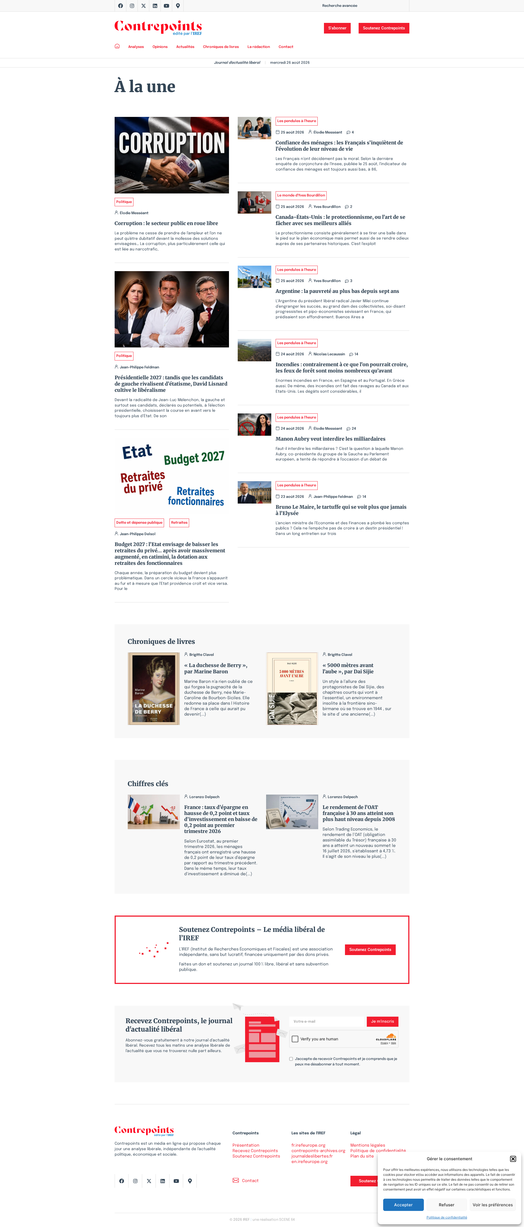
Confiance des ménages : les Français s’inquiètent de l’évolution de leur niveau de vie (339, 146)
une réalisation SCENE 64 (273, 1220)
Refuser (446, 1204)
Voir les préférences (493, 1204)
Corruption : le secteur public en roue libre (166, 223)
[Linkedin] (155, 5)
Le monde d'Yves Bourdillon (301, 195)
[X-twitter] (143, 5)
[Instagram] (132, 5)
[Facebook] (120, 5)
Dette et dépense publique (139, 523)
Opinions (160, 47)
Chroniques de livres (221, 47)
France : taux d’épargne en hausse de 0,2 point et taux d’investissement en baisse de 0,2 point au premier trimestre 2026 (220, 819)
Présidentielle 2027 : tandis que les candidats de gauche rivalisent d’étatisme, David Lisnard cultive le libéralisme (171, 383)
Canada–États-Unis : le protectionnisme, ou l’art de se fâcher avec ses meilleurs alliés (340, 220)
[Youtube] (166, 5)
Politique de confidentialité (447, 1217)
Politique (124, 202)
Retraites (179, 523)
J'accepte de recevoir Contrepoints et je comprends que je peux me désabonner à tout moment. (346, 1061)
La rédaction (259, 47)
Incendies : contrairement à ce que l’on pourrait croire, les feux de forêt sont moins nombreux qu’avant (342, 367)
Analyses (136, 47)
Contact (286, 47)
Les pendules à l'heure (296, 121)
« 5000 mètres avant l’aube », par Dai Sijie (348, 668)
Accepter (403, 1204)
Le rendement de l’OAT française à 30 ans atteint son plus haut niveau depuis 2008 (359, 813)
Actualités (185, 47)
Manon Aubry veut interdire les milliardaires (331, 439)
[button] (513, 1159)
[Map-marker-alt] (178, 5)
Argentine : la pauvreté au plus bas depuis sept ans (337, 291)
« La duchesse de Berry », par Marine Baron (215, 668)
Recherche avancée (339, 6)
